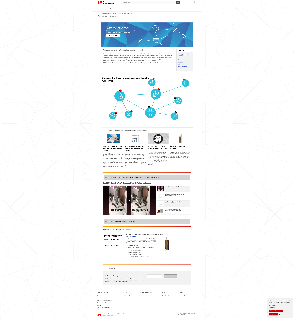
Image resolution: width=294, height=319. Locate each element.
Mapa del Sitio (165, 298)
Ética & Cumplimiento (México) (104, 307)
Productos (100, 9)
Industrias (109, 9)
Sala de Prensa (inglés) (125, 298)
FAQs (179, 64)
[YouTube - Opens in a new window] (184, 296)
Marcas (117, 9)
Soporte (125, 20)
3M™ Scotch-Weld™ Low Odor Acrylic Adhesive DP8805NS (112, 240)
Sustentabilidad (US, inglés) (103, 302)
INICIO (99, 20)
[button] (284, 314)
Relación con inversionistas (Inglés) (104, 300)
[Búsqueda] (178, 2)
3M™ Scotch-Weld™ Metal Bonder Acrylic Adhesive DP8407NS (113, 236)
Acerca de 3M (100, 295)
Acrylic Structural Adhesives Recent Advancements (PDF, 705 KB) (134, 148)
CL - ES (191, 2)
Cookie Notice (272, 307)
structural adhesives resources (115, 177)
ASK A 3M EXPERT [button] (113, 35)
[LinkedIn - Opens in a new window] (179, 296)
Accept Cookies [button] (273, 314)
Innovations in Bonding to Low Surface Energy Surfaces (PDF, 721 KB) (112, 148)
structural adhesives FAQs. (129, 221)
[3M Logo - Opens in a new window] (106, 2)
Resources (180, 61)
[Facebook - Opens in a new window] (190, 296)
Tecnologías (100, 305)
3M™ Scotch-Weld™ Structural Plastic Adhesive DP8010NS (112, 245)
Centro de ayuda (165, 295)
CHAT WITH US (170, 276)
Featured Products (182, 66)
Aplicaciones (117, 20)
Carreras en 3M (100, 298)
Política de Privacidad (112, 313)
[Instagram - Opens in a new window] (195, 296)
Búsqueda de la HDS (143, 295)
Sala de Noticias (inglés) (126, 295)
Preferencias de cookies (122, 313)
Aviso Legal (105, 313)
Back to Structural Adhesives (185, 69)
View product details (131, 236)
